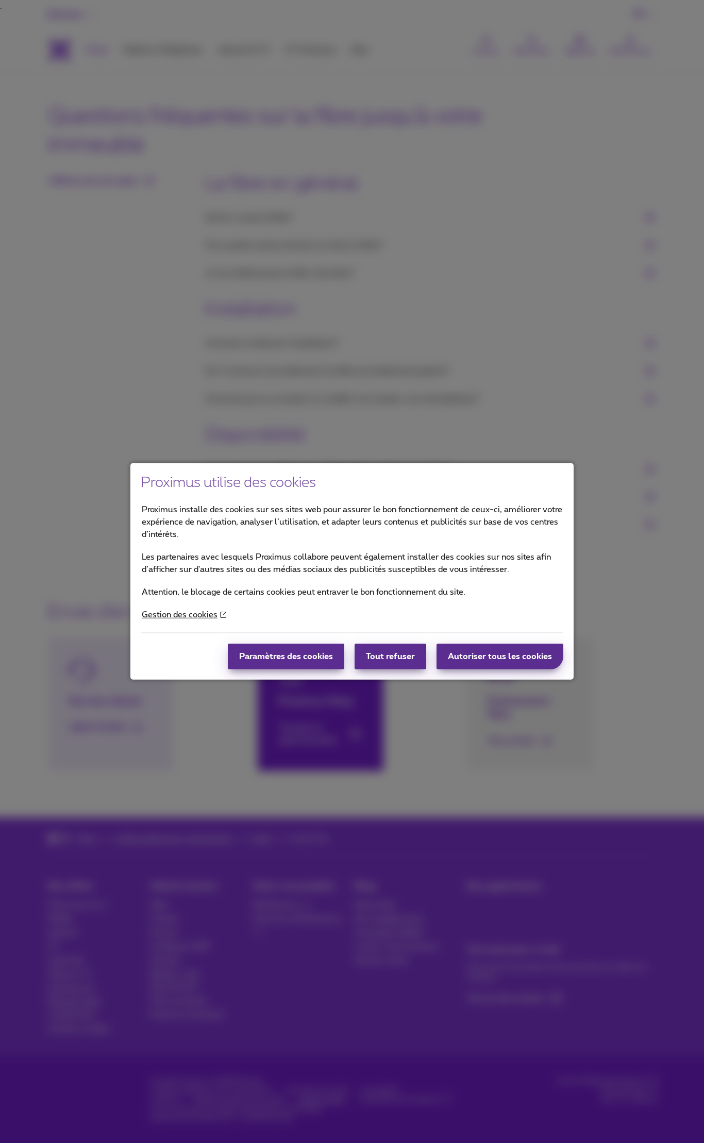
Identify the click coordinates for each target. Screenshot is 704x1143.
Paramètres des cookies (286, 656)
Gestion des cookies (179, 615)
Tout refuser (390, 656)
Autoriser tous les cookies (500, 656)
